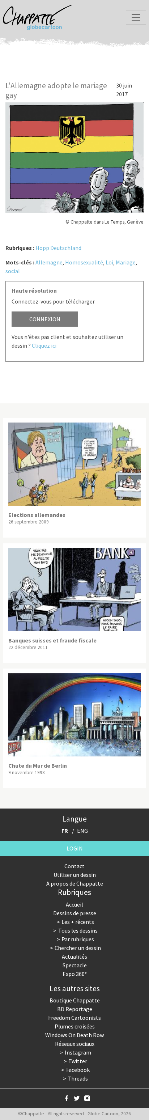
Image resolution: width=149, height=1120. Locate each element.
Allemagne (49, 262)
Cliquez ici (44, 345)
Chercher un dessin (78, 947)
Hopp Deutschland (58, 247)
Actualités (74, 956)
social (12, 271)
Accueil (74, 904)
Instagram (78, 1052)
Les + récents (77, 921)
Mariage (126, 262)
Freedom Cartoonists (74, 1017)
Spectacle (75, 965)
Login (75, 848)
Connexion (44, 319)
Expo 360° (75, 973)
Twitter (77, 1061)
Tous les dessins (78, 930)
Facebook (78, 1069)
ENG (82, 830)
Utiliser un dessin (75, 874)
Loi (109, 262)
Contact (74, 866)
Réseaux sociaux (74, 1043)
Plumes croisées (75, 1026)
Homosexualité (84, 262)
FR (64, 830)
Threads (78, 1078)
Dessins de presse (74, 913)
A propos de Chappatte (74, 883)
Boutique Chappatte (75, 1000)
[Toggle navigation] (136, 17)
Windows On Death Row (74, 1035)
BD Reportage (74, 1009)
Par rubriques (77, 939)
